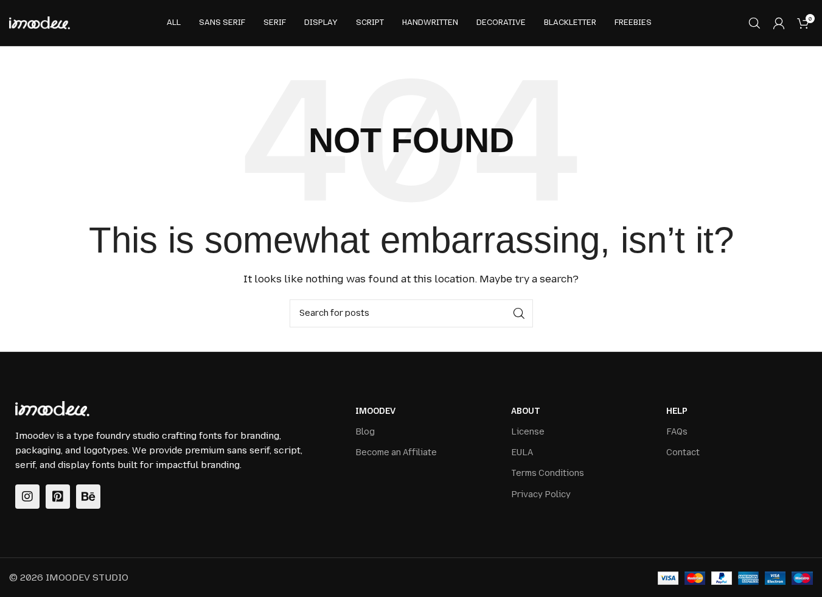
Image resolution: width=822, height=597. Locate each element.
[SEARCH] (519, 313)
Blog (365, 432)
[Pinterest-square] (58, 496)
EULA (522, 452)
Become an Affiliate (396, 452)
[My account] (779, 23)
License (528, 432)
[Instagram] (27, 496)
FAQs (677, 432)
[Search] (754, 23)
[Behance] (88, 496)
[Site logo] (39, 22)
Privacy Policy (541, 494)
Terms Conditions (547, 473)
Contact (683, 452)
